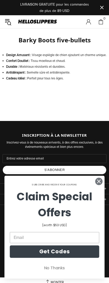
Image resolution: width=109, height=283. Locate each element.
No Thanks (54, 268)
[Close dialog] (99, 181)
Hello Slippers (37, 22)
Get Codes (54, 251)
